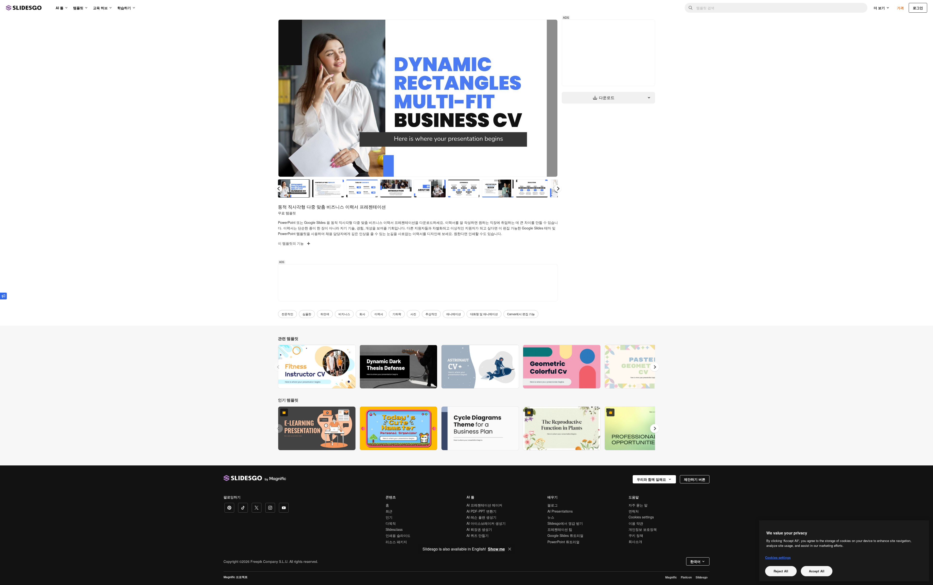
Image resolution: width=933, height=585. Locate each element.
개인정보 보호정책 (643, 529)
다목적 (391, 523)
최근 (389, 511)
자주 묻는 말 (638, 505)
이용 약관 (636, 523)
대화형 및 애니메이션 (484, 314)
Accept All (816, 571)
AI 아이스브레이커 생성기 (486, 523)
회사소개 (635, 541)
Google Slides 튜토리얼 (565, 535)
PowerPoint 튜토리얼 (563, 542)
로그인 (918, 7)
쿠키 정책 (636, 535)
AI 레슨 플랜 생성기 (481, 517)
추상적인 (431, 314)
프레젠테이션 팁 (559, 529)
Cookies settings (641, 517)
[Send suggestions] (3, 296)
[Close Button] (510, 549)
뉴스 (550, 517)
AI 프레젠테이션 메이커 (484, 505)
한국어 (695, 561)
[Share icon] (549, 27)
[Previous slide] (278, 367)
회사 (362, 314)
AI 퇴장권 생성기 (479, 529)
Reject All (781, 571)
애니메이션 (453, 314)
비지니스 (344, 314)
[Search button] (690, 8)
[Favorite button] (537, 27)
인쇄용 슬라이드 (398, 535)
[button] (558, 188)
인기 (389, 517)
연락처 (634, 511)
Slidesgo (702, 577)
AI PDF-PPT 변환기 (481, 511)
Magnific (671, 577)
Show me (496, 549)
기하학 (396, 314)
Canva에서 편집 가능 (521, 314)
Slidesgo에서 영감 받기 (565, 523)
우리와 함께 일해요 (651, 479)
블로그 (552, 505)
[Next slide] (550, 98)
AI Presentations (560, 511)
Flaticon (686, 577)
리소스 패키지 (396, 542)
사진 (413, 314)
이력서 (378, 314)
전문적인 (287, 314)
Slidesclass (394, 529)
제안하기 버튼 (694, 479)
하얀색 (324, 314)
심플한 (306, 314)
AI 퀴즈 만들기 (477, 535)
